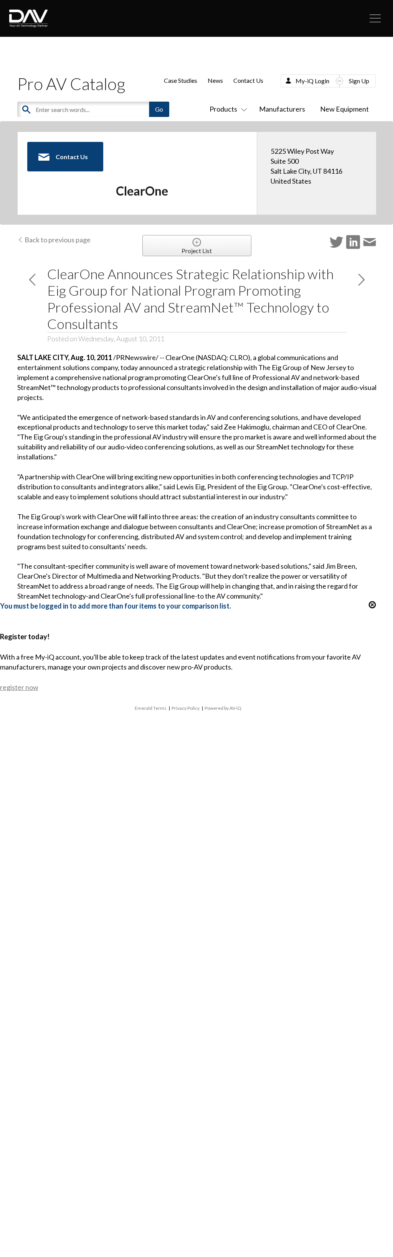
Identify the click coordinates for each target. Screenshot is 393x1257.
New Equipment (344, 109)
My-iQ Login (312, 80)
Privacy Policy (186, 708)
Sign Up (359, 80)
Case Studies (180, 80)
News (215, 80)
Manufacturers (282, 109)
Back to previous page (57, 239)
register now (19, 687)
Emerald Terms (151, 708)
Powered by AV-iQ (223, 708)
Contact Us (248, 80)
